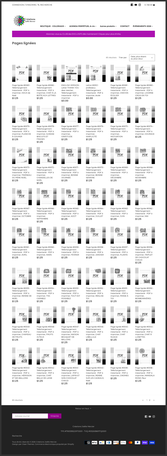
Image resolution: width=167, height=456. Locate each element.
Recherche (17, 436)
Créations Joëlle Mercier (46, 442)
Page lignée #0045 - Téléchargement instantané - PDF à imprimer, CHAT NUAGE (120, 332)
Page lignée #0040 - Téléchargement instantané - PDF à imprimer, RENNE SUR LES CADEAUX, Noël (95, 374)
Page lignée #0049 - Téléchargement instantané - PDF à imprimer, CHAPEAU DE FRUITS (21, 332)
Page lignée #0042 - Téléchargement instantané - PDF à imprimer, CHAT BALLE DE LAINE (46, 373)
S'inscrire (31, 5)
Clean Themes (28, 444)
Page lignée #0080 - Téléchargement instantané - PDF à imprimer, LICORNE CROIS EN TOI (144, 90)
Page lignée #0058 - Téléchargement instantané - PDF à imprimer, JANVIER (95, 251)
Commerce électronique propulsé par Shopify (54, 444)
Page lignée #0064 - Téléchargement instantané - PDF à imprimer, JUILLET (95, 212)
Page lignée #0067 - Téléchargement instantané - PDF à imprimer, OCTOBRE (21, 212)
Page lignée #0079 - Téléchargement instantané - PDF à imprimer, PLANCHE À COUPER (21, 131)
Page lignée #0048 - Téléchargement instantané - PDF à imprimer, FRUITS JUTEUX (46, 332)
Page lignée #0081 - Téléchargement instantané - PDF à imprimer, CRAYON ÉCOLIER (120, 90)
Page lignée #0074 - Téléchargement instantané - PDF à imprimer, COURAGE (144, 130)
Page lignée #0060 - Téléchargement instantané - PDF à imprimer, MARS (46, 251)
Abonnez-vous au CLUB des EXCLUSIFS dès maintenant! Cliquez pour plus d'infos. (83, 34)
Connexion (18, 5)
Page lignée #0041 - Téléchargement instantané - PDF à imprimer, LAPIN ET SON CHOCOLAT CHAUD (70, 374)
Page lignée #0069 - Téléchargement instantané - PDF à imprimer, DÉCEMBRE (120, 172)
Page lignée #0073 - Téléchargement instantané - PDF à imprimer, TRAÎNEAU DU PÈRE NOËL (22, 172)
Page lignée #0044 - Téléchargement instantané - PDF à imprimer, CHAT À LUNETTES (144, 332)
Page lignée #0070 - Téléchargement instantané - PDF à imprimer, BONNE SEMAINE (95, 172)
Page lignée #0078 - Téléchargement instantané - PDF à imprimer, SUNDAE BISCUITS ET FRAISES (46, 132)
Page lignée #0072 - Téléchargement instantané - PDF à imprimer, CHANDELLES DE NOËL (46, 173)
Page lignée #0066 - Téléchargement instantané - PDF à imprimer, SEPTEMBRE (46, 213)
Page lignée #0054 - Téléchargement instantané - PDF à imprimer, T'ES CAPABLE (46, 293)
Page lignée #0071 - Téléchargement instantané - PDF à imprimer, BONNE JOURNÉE (70, 172)
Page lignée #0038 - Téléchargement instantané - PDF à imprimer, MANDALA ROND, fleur (145, 373)
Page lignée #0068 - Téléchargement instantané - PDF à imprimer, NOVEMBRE (144, 172)
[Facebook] (132, 4)
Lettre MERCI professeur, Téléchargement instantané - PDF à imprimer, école (94, 90)
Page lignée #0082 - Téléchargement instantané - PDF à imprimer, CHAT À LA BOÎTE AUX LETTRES (46, 90)
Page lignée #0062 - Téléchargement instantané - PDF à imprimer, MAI (144, 212)
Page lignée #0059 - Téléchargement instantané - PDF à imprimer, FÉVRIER (70, 251)
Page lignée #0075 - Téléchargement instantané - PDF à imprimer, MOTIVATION (120, 131)
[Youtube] (136, 4)
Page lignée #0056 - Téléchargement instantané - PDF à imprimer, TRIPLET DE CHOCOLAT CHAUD (144, 253)
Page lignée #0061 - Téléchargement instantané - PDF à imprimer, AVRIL (21, 251)
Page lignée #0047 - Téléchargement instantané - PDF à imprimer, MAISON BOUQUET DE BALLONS (70, 333)
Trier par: (123, 57)
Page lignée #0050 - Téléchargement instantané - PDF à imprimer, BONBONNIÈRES (144, 293)
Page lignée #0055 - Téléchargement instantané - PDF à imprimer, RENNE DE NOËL (22, 293)
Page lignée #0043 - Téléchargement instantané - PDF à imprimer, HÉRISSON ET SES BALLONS (22, 373)
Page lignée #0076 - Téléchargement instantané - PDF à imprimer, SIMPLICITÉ (95, 131)
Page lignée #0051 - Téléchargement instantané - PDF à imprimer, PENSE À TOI (119, 293)
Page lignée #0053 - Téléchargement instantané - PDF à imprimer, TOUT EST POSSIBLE (70, 293)
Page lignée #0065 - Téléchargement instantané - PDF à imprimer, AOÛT (70, 212)
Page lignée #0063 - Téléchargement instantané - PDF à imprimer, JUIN (120, 212)
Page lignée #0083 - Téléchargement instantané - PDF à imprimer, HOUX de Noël (21, 90)
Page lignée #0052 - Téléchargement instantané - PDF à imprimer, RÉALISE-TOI (95, 293)
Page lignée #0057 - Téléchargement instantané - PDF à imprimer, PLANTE (120, 251)
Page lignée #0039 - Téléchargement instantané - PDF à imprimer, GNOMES (120, 372)
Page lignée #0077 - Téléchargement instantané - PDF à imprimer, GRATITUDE (70, 131)
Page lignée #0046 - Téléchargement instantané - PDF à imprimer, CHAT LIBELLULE (95, 332)
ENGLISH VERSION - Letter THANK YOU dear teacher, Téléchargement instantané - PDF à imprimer (70, 91)
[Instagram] (140, 4)
